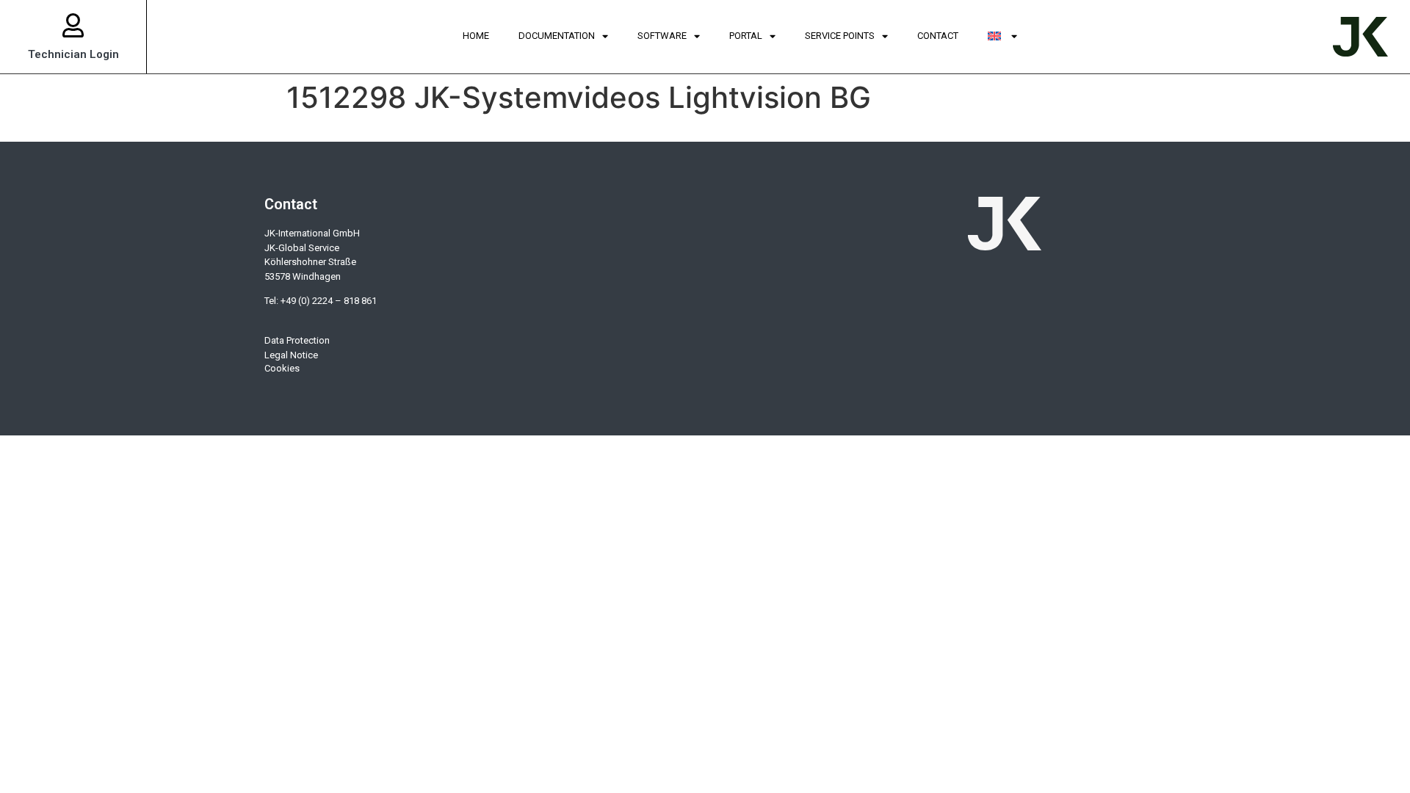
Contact (937, 35)
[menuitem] (1002, 36)
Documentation (556, 35)
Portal (745, 35)
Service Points (840, 35)
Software (662, 35)
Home (476, 35)
